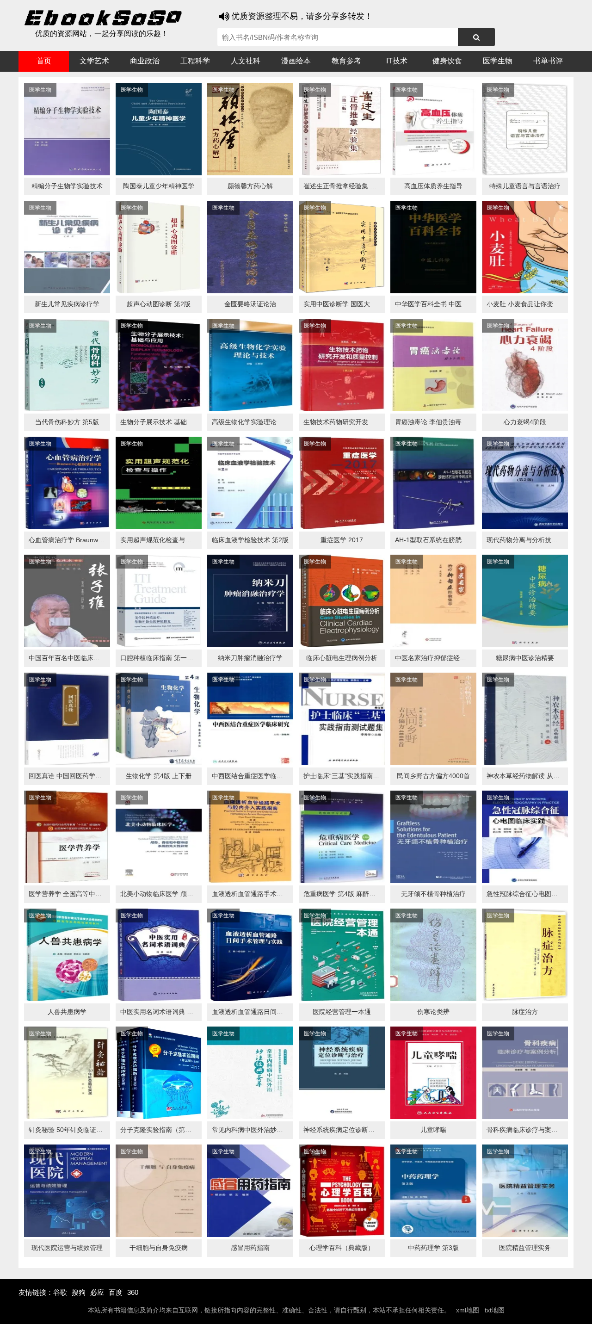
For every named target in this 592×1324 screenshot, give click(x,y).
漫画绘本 (296, 61)
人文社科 (245, 61)
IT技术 (396, 61)
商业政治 (145, 61)
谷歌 (60, 1292)
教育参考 (346, 61)
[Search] (476, 37)
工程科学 (195, 61)
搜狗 (79, 1292)
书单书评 (548, 61)
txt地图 (495, 1310)
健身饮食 (447, 61)
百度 (116, 1292)
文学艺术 (94, 61)
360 (132, 1292)
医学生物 (497, 61)
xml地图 (467, 1310)
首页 (44, 61)
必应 (97, 1292)
